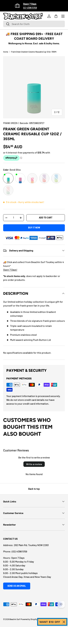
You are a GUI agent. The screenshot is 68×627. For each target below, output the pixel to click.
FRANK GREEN (10, 123)
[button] (56, 16)
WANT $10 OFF (49, 622)
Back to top (34, 488)
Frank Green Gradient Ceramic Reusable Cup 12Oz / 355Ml (33, 52)
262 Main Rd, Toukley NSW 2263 (31, 545)
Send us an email (16, 585)
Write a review (34, 464)
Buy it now (34, 227)
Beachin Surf (15, 619)
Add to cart (45, 217)
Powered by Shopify (29, 619)
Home (5, 52)
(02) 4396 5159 (19, 551)
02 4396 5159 (30, 7)
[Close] (64, 622)
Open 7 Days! (10, 269)
